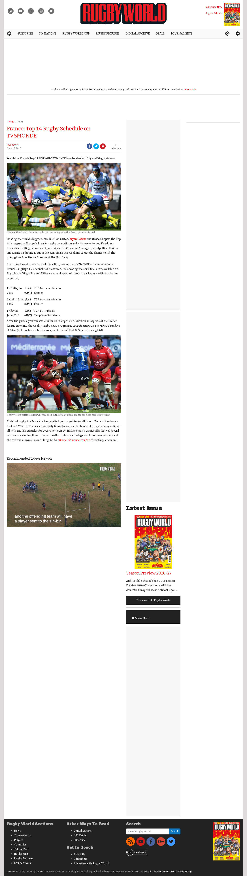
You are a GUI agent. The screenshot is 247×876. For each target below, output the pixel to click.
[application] (64, 495)
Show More (142, 618)
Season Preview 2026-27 (149, 573)
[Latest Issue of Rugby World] (232, 14)
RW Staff (12, 145)
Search (174, 831)
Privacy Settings (185, 871)
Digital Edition (214, 13)
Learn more (190, 89)
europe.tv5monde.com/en (74, 440)
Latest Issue (144, 508)
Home (11, 121)
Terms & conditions (152, 871)
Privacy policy (169, 871)
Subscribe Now (214, 6)
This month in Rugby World (153, 600)
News (20, 121)
